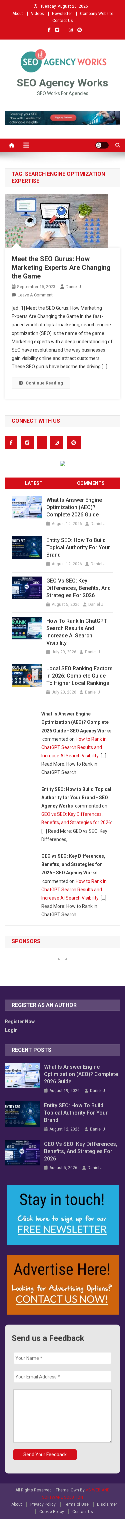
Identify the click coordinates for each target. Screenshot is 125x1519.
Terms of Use (76, 1504)
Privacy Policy (43, 1504)
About (17, 13)
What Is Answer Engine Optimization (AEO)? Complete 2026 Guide (74, 507)
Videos (37, 13)
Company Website (96, 13)
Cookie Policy (51, 1511)
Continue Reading (44, 382)
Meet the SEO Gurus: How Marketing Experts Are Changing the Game (61, 267)
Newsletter (62, 13)
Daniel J (73, 286)
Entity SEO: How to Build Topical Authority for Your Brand (78, 547)
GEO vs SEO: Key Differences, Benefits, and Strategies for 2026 (78, 588)
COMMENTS (91, 483)
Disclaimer (107, 1504)
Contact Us (62, 20)
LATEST (34, 483)
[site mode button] (102, 145)
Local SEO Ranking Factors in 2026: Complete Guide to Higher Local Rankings (79, 675)
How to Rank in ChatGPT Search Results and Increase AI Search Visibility (76, 632)
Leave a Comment (35, 294)
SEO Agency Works (62, 82)
